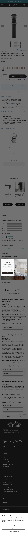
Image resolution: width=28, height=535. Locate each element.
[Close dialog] (26, 259)
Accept (13, 525)
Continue (7, 272)
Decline (13, 528)
